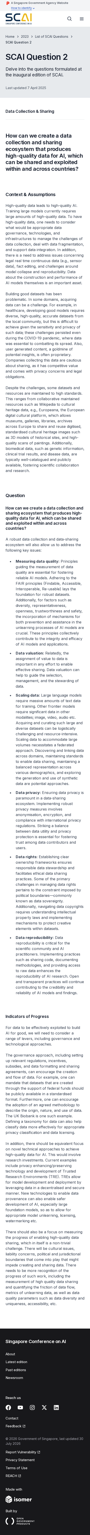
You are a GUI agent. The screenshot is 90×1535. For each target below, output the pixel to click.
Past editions (16, 1370)
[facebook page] (8, 1407)
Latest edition (16, 1362)
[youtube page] (20, 1407)
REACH (11, 1476)
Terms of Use (16, 1468)
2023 (25, 36)
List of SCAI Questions (51, 36)
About (10, 1354)
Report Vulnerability (21, 1452)
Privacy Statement (20, 1460)
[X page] (44, 1407)
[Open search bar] (69, 18)
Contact (12, 1418)
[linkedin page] (56, 1407)
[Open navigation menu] (81, 18)
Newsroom (14, 1378)
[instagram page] (32, 1407)
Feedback (13, 1426)
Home (10, 36)
